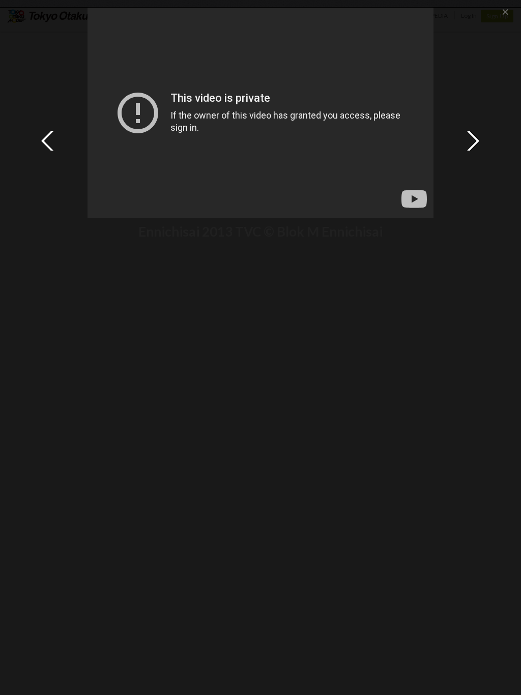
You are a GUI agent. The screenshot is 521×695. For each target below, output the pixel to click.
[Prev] (48, 141)
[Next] (473, 141)
